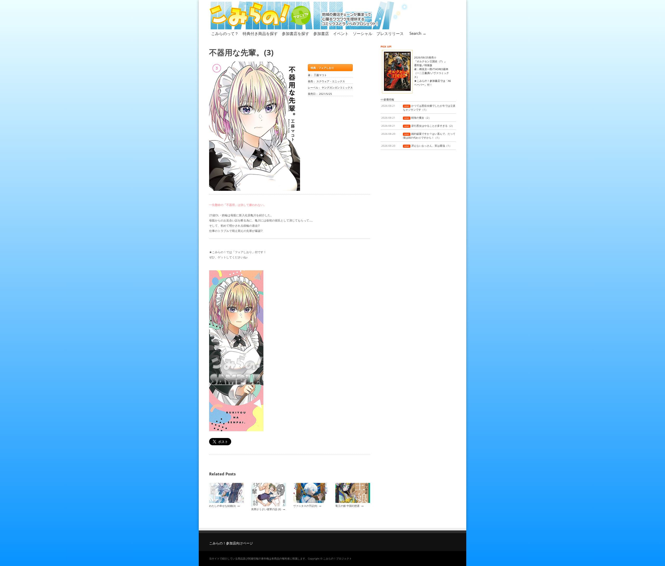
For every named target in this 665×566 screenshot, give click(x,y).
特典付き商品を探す (260, 33)
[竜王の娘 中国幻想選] (352, 502)
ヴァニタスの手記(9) (305, 506)
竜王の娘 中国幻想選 (347, 506)
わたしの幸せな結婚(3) (222, 506)
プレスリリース (390, 33)
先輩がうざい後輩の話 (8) (266, 509)
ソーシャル (362, 33)
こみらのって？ (224, 33)
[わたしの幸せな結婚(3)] (226, 502)
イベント (341, 33)
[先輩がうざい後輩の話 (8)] (268, 505)
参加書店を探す (295, 33)
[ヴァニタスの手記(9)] (310, 502)
